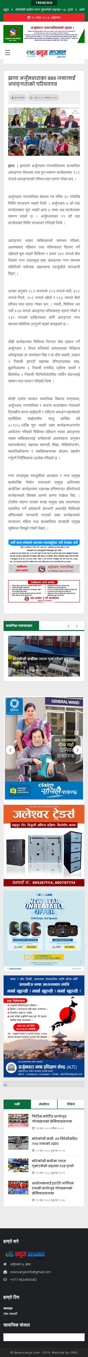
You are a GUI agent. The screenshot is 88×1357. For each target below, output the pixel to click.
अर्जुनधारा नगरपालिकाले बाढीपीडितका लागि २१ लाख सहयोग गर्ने (41, 661)
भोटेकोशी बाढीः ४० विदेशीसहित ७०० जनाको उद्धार (54, 1141)
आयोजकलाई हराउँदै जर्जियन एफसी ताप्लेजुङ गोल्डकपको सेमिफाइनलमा (53, 1188)
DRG (74, 1352)
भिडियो (71, 1104)
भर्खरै (17, 1104)
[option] (44, 656)
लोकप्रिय (44, 1104)
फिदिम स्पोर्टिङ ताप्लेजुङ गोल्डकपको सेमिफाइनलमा (52, 1119)
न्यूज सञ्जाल (18, 97)
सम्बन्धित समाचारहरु (19, 625)
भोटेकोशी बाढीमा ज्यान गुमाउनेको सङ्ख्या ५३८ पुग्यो (31, 9)
